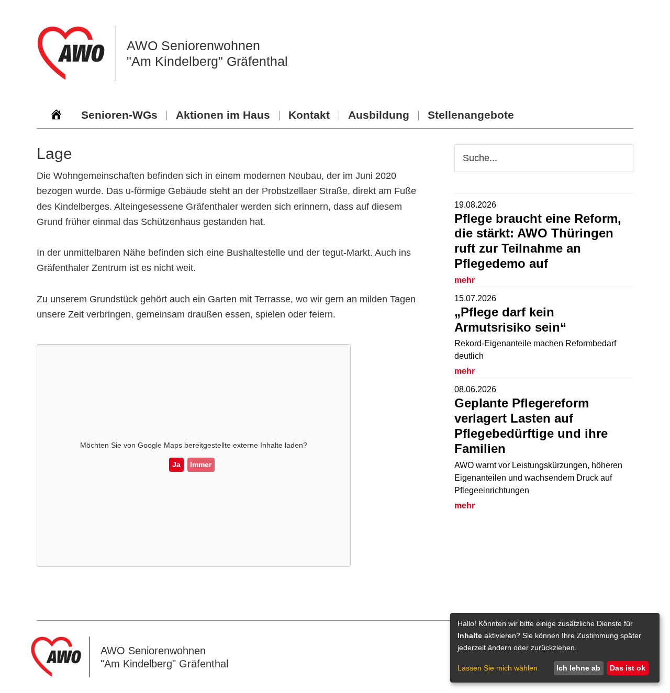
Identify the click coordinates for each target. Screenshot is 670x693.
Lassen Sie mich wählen (497, 668)
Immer (200, 464)
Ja (176, 464)
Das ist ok (627, 668)
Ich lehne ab (578, 668)
